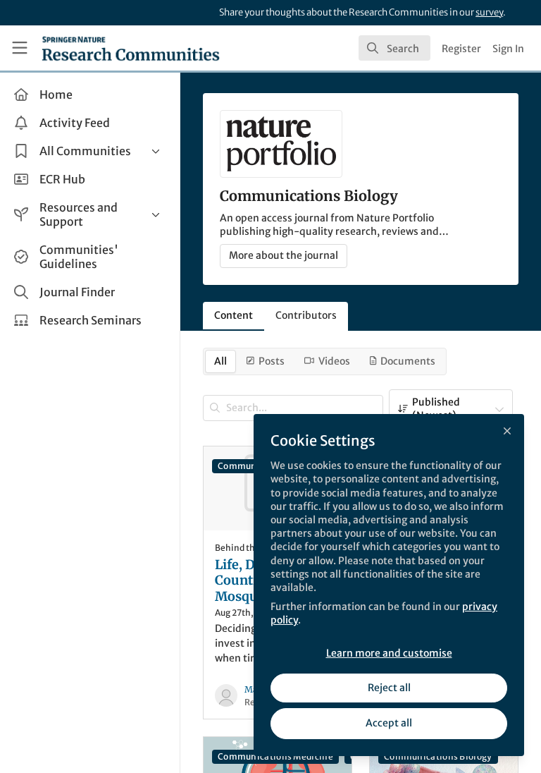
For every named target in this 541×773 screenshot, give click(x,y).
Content (233, 315)
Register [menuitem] (461, 48)
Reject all (389, 687)
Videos (334, 361)
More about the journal (283, 255)
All (220, 361)
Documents (407, 361)
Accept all (389, 723)
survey (489, 12)
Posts (272, 361)
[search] (394, 48)
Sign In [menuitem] (508, 48)
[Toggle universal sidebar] (19, 48)
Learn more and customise (389, 653)
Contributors (306, 315)
